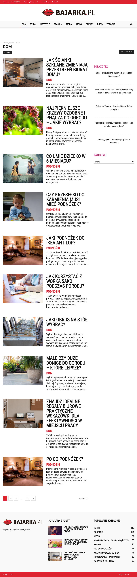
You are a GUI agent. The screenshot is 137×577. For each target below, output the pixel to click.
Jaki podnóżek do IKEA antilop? (65, 240)
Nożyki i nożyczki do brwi (106, 553)
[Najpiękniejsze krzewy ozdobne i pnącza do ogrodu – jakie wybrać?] (23, 120)
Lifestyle (45, 24)
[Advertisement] (68, 35)
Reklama (47, 2)
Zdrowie (110, 24)
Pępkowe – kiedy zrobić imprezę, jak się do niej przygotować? (75, 542)
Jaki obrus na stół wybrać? (66, 322)
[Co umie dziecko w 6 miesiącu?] (23, 168)
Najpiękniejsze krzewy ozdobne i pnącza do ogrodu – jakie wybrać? (66, 115)
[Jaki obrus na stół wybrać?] (23, 331)
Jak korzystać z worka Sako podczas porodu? (65, 281)
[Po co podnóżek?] (23, 471)
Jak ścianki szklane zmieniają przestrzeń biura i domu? (67, 67)
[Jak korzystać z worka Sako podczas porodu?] (23, 288)
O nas (39, 2)
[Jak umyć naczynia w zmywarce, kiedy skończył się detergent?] (55, 556)
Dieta (100, 24)
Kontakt (55, 2)
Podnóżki (7, 52)
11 (27, 498)
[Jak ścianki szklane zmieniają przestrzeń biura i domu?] (23, 72)
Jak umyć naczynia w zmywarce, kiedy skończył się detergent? (74, 555)
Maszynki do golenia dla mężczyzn (111, 540)
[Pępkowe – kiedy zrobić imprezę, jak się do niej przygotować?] (55, 543)
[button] (131, 24)
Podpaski (98, 532)
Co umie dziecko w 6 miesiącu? (65, 158)
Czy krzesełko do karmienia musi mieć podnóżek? (65, 199)
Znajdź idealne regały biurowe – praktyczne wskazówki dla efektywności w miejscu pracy (65, 413)
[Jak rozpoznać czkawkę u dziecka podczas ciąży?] (55, 530)
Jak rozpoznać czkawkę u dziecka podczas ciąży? (76, 529)
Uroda (79, 24)
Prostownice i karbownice (107, 557)
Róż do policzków (103, 548)
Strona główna (29, 2)
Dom (24, 24)
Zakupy (89, 24)
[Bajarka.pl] (68, 12)
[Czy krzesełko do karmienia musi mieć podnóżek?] (23, 206)
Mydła (97, 536)
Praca (57, 24)
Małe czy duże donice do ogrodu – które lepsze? (65, 363)
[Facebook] (132, 2)
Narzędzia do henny (104, 561)
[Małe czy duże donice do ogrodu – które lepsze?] (23, 370)
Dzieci (33, 24)
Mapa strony (124, 574)
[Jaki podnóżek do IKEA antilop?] (23, 250)
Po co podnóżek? (64, 459)
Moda (69, 24)
